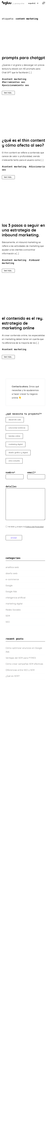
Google (9, 585)
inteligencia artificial (15, 597)
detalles (11, 486)
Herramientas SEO (14, 82)
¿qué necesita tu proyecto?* (24, 413)
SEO (8, 622)
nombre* (10, 472)
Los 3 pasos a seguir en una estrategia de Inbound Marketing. (23, 230)
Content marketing (14, 79)
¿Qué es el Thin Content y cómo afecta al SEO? (23, 143)
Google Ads (11, 591)
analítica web (12, 567)
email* (31, 472)
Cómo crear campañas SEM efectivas (24, 664)
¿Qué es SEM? (13, 676)
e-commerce (12, 579)
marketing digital (14, 603)
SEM (8, 615)
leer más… (8, 93)
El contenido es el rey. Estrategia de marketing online (22, 323)
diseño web (11, 573)
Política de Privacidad (34, 527)
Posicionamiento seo (16, 85)
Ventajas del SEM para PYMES (21, 658)
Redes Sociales (13, 609)
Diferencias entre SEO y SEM (20, 670)
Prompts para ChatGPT (23, 57)
